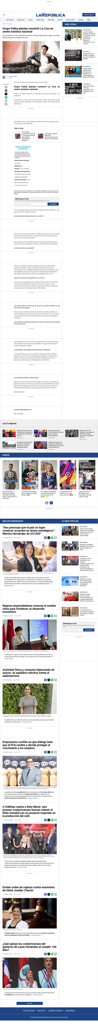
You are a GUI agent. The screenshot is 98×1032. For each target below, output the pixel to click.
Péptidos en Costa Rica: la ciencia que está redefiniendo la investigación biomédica (86, 582)
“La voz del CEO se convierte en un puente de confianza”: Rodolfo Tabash (87, 612)
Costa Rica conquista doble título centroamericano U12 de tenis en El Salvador (51, 136)
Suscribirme (53, 204)
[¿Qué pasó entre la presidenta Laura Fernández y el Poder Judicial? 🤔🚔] (87, 474)
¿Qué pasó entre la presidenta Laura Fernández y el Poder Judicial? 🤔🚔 (85, 494)
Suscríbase (70, 1011)
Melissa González (9, 615)
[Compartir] (6, 104)
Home (4, 23)
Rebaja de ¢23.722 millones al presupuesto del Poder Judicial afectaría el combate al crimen (87, 434)
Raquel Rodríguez (13, 76)
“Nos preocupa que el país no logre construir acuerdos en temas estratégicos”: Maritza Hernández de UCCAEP (29, 530)
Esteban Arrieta (8, 537)
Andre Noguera (8, 680)
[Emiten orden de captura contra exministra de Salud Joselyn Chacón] (30, 913)
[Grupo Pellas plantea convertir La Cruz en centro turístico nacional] (31, 57)
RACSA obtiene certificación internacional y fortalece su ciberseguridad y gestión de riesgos (88, 73)
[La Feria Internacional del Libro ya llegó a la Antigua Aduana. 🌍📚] (30, 474)
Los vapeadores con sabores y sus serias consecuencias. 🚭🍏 (66, 493)
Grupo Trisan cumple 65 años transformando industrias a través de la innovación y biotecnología (87, 532)
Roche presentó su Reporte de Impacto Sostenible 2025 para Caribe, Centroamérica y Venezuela (10, 495)
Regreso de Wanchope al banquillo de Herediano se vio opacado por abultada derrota (25, 433)
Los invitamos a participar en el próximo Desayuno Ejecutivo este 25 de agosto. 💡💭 (48, 494)
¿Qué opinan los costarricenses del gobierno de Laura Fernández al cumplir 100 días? (29, 947)
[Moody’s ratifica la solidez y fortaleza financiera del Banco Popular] (73, 55)
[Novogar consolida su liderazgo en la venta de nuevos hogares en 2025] (70, 546)
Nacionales (9, 23)
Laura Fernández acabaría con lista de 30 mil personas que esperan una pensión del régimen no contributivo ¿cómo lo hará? (89, 38)
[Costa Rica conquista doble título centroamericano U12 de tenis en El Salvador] (40, 136)
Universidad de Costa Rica (43, 654)
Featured (86, 51)
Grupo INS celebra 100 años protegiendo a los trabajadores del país (88, 89)
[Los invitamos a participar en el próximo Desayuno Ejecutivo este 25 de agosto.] (49, 474)
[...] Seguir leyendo (26, 722)
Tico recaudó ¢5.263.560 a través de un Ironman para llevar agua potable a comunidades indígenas (28, 136)
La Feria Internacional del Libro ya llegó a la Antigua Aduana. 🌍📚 (29, 493)
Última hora (87, 30)
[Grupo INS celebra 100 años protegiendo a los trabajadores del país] (73, 88)
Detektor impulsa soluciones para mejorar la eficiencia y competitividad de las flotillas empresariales (86, 597)
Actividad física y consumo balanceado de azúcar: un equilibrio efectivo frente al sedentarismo (28, 672)
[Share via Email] (6, 100)
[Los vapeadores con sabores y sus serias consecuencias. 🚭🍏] (68, 474)
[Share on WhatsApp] (6, 97)
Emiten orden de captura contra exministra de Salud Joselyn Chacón (29, 889)
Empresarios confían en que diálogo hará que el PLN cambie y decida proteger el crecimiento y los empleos (28, 745)
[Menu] (4, 15)
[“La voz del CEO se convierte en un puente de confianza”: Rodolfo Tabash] (70, 611)
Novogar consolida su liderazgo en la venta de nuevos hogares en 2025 (87, 547)
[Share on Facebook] (6, 90)
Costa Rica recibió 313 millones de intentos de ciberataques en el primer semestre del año (56, 444)
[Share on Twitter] (6, 94)
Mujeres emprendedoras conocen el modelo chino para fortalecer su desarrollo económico (29, 608)
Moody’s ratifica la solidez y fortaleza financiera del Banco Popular (89, 56)
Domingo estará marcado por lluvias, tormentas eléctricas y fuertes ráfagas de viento (24, 444)
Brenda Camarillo (9, 820)
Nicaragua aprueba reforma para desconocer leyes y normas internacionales (56, 433)
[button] (88, 14)
